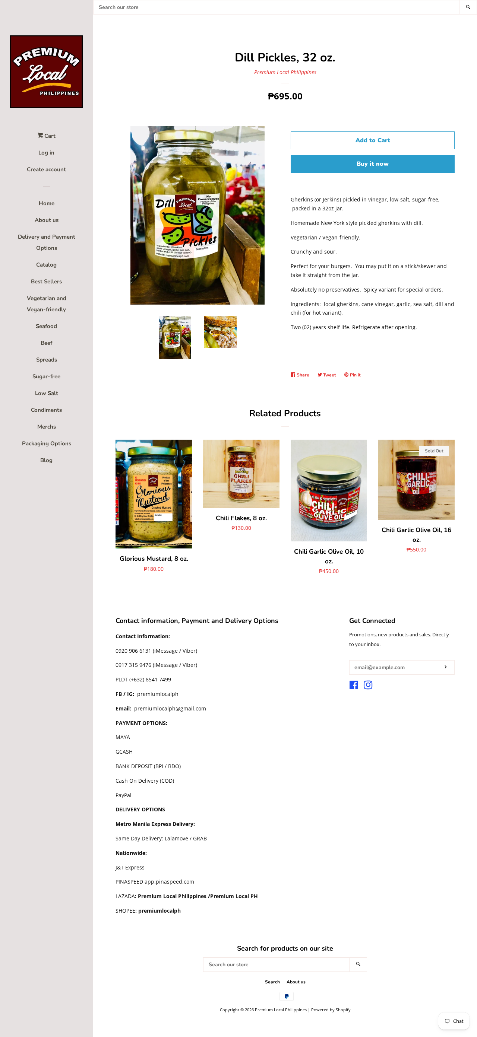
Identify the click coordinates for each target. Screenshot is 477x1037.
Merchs (46, 426)
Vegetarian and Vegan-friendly (46, 304)
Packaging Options (46, 443)
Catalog (46, 264)
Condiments (46, 410)
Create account (46, 169)
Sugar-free (46, 376)
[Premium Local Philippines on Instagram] (368, 686)
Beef (46, 343)
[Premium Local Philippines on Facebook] (353, 686)
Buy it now (373, 164)
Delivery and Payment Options (46, 242)
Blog (46, 460)
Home (46, 203)
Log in (46, 152)
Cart (49, 136)
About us (47, 220)
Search (272, 982)
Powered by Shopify (331, 1009)
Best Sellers (46, 281)
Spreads (46, 359)
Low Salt (46, 393)
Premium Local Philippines (285, 72)
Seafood (46, 326)
